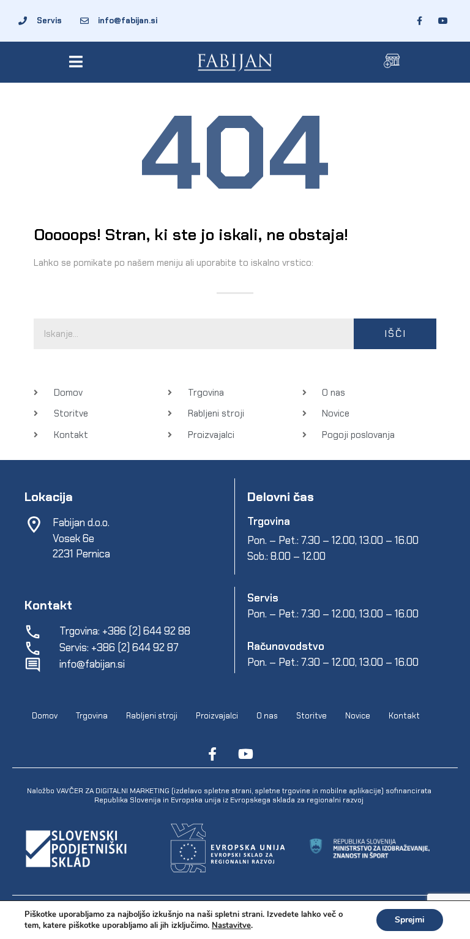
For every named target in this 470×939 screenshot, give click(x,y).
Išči (395, 333)
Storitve (311, 716)
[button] (78, 61)
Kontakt (404, 716)
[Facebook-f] (212, 754)
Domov (45, 716)
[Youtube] (245, 754)
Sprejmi (410, 920)
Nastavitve (231, 925)
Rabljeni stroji (151, 716)
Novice (357, 716)
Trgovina (92, 716)
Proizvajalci (217, 716)
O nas (267, 716)
